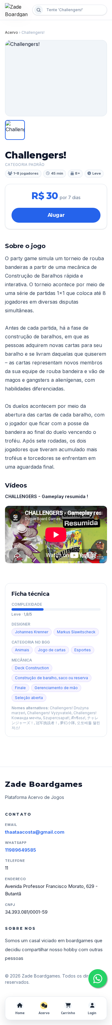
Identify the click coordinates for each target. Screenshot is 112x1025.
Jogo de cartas (52, 650)
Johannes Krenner (31, 632)
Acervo (11, 32)
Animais (22, 650)
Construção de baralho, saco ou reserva (51, 677)
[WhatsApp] (97, 978)
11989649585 (20, 850)
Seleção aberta (29, 697)
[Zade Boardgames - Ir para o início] (17, 10)
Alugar (56, 215)
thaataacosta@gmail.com (34, 832)
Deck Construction (32, 668)
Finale (20, 687)
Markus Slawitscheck (76, 632)
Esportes (82, 650)
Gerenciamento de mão (56, 687)
